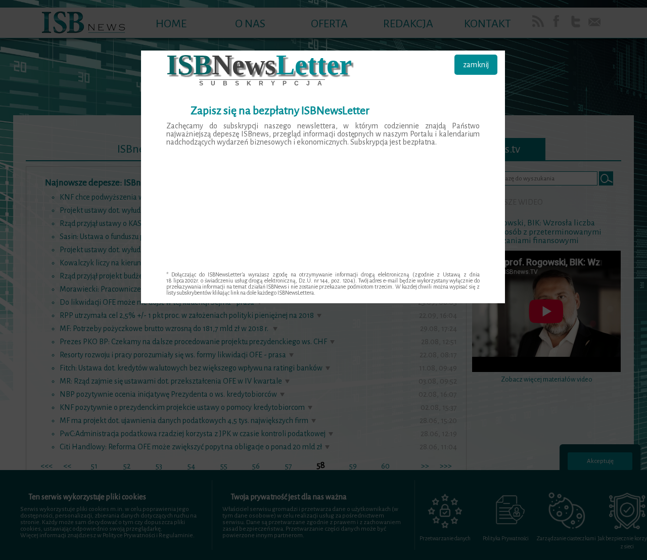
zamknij (476, 65)
